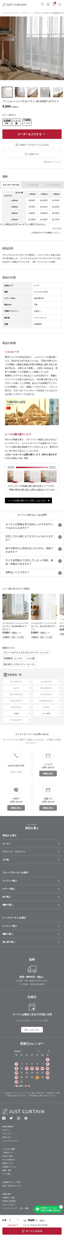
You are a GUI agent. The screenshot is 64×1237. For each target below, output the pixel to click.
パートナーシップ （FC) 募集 (15, 1208)
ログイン (48, 4)
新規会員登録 (7, 1127)
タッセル (46, 707)
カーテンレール (16, 707)
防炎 (13, 637)
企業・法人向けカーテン (12, 1186)
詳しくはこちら (32, 1030)
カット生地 (46, 713)
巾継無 (27, 122)
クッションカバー (16, 720)
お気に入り (42, 4)
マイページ (6, 1134)
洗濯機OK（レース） (13, 658)
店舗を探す (6, 1194)
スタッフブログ (8, 1205)
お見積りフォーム (9, 1167)
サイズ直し (6, 1174)
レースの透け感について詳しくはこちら (27, 500)
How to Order (7, 1156)
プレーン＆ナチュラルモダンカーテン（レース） (27, 652)
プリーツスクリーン (16, 694)
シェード (16, 688)
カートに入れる (34, 1231)
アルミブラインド (16, 701)
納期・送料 (6, 1170)
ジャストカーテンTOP (9, 13)
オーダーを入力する (30, 134)
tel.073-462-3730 (16, 765)
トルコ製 (16, 122)
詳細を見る (14, 311)
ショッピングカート (10, 1141)
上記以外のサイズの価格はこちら (44, 233)
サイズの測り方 (8, 1160)
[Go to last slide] (46, 1051)
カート (55, 3)
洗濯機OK (6, 122)
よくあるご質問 (8, 1149)
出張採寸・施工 (8, 1198)
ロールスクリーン (46, 688)
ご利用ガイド (7, 1153)
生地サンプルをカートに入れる (34, 145)
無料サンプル (7, 1163)
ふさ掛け (16, 713)
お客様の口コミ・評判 (11, 1182)
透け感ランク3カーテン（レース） (20, 664)
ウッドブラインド (46, 694)
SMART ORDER (9, 1201)
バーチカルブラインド (46, 701)
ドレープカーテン (16, 681)
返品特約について (51, 162)
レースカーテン (25, 13)
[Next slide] (48, 1051)
